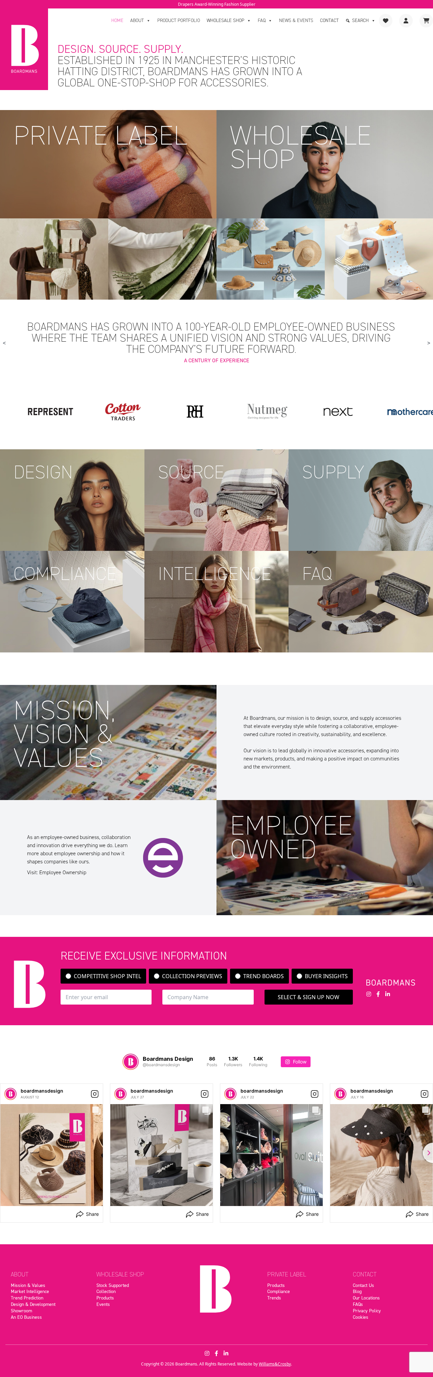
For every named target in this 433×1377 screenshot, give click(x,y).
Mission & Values (28, 1285)
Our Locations (366, 1297)
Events (103, 1304)
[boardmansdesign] (10, 1094)
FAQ (262, 20)
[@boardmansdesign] (130, 1062)
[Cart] (426, 20)
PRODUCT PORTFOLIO (178, 20)
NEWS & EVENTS (296, 20)
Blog (357, 1291)
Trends (274, 1297)
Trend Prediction (27, 1297)
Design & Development (33, 1304)
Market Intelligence (30, 1291)
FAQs (358, 1304)
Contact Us (363, 1285)
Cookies (360, 1317)
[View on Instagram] (95, 1094)
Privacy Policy (367, 1310)
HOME (117, 20)
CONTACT (329, 20)
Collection (106, 1291)
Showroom (21, 1310)
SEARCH (360, 20)
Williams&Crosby (275, 1364)
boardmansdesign (42, 1091)
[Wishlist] (385, 20)
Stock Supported (112, 1285)
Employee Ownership (62, 872)
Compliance (278, 1291)
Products (105, 1297)
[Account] (406, 20)
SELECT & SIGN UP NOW (308, 997)
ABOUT (137, 20)
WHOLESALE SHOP (225, 20)
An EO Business (26, 1317)
